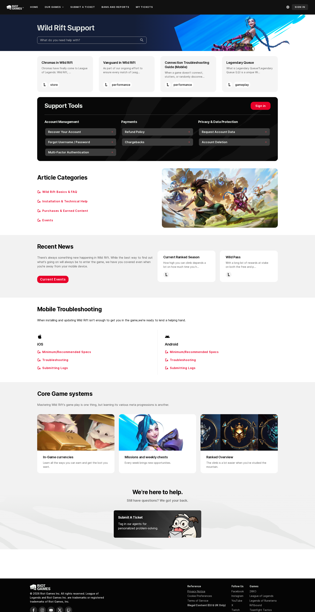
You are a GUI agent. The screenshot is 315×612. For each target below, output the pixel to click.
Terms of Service (197, 600)
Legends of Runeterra (263, 600)
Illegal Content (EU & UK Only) (206, 605)
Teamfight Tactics (261, 609)
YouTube (237, 600)
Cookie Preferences (199, 595)
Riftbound (256, 605)
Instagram (237, 595)
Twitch (236, 609)
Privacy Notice (196, 591)
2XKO (253, 591)
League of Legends (261, 595)
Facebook (238, 591)
